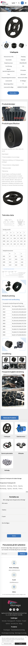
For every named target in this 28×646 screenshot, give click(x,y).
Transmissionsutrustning (21, 8)
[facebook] (10, 609)
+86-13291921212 (14, 570)
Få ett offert (13, 93)
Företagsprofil (11, 621)
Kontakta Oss (14, 623)
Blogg (20, 623)
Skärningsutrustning (20, 633)
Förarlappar (6, 630)
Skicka (14, 536)
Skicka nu (22, 554)
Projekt (24, 621)
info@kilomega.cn (14, 582)
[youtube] (14, 609)
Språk (13, 3)
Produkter (10, 8)
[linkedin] (17, 609)
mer (27, 491)
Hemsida (5, 8)
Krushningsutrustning (8, 633)
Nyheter (8, 623)
